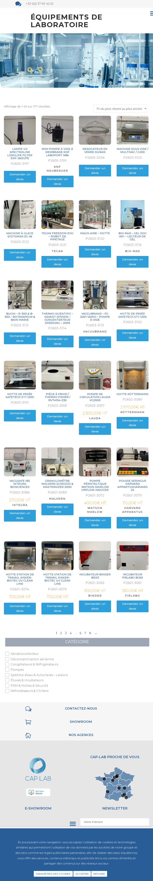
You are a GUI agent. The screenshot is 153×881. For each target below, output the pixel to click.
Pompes (17, 669)
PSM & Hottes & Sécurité (29, 685)
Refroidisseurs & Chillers (29, 691)
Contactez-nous (81, 708)
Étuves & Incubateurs (27, 680)
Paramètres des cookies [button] (53, 873)
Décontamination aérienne (32, 659)
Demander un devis (20, 177)
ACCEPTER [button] (82, 873)
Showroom (81, 722)
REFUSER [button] (99, 873)
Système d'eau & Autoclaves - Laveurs (39, 675)
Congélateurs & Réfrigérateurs (34, 664)
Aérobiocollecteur (25, 654)
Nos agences (81, 735)
